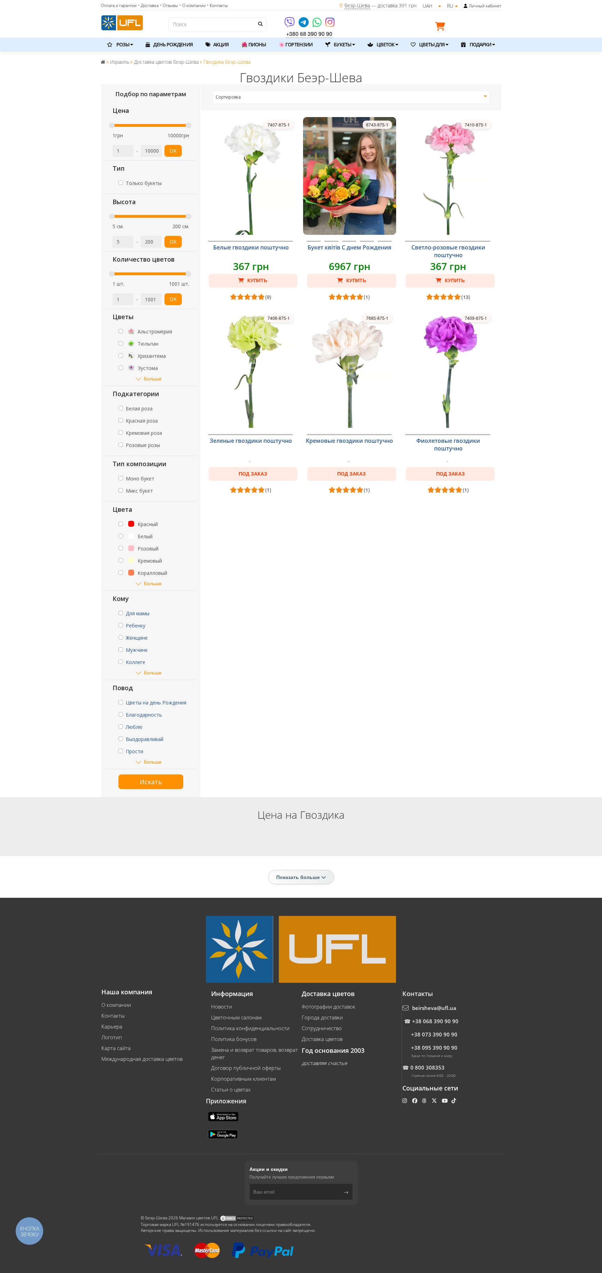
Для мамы (137, 613)
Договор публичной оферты (246, 1067)
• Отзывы (169, 5)
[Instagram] (329, 25)
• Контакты (217, 5)
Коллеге (135, 662)
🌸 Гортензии (295, 44)
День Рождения (172, 44)
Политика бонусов (233, 1038)
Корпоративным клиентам (243, 1078)
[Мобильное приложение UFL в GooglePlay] (223, 1133)
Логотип (111, 1037)
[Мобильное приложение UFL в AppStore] (224, 1115)
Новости (221, 1006)
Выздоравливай (144, 739)
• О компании (192, 5)
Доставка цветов (322, 1038)
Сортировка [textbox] (228, 97)
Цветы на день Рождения (156, 702)
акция (220, 44)
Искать (151, 782)
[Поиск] (260, 23)
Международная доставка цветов (142, 1058)
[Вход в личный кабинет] (466, 6)
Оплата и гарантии (119, 5)
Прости (134, 751)
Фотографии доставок (328, 1006)
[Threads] (425, 1100)
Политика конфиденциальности (250, 1028)
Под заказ (253, 474)
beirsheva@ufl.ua (434, 1007)
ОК (173, 150)
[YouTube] (445, 1100)
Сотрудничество (322, 1028)
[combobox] (351, 97)
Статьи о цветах (230, 1089)
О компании (116, 1004)
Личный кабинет (485, 6)
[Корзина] (441, 27)
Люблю (134, 727)
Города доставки (322, 1017)
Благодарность (144, 714)
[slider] (112, 125)
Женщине (137, 637)
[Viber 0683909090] (290, 25)
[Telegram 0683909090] (304, 25)
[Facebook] (415, 1100)
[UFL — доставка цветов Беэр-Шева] (122, 21)
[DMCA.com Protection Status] (236, 1218)
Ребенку (135, 625)
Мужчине (137, 650)
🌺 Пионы (253, 44)
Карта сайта (116, 1047)
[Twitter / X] (435, 1100)
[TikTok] (454, 1100)
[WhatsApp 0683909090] (317, 25)
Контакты (113, 1015)
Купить (256, 280)
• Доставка (148, 5)
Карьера (111, 1026)
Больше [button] (153, 378)
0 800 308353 (427, 1067)
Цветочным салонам (236, 1017)
